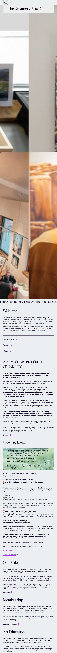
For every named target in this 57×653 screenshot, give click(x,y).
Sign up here (7, 550)
